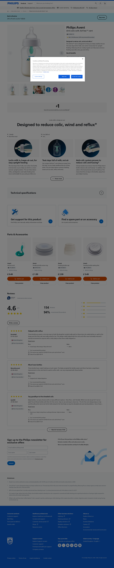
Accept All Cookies (76, 76)
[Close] (83, 59)
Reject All (64, 76)
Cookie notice (46, 72)
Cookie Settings (38, 76)
